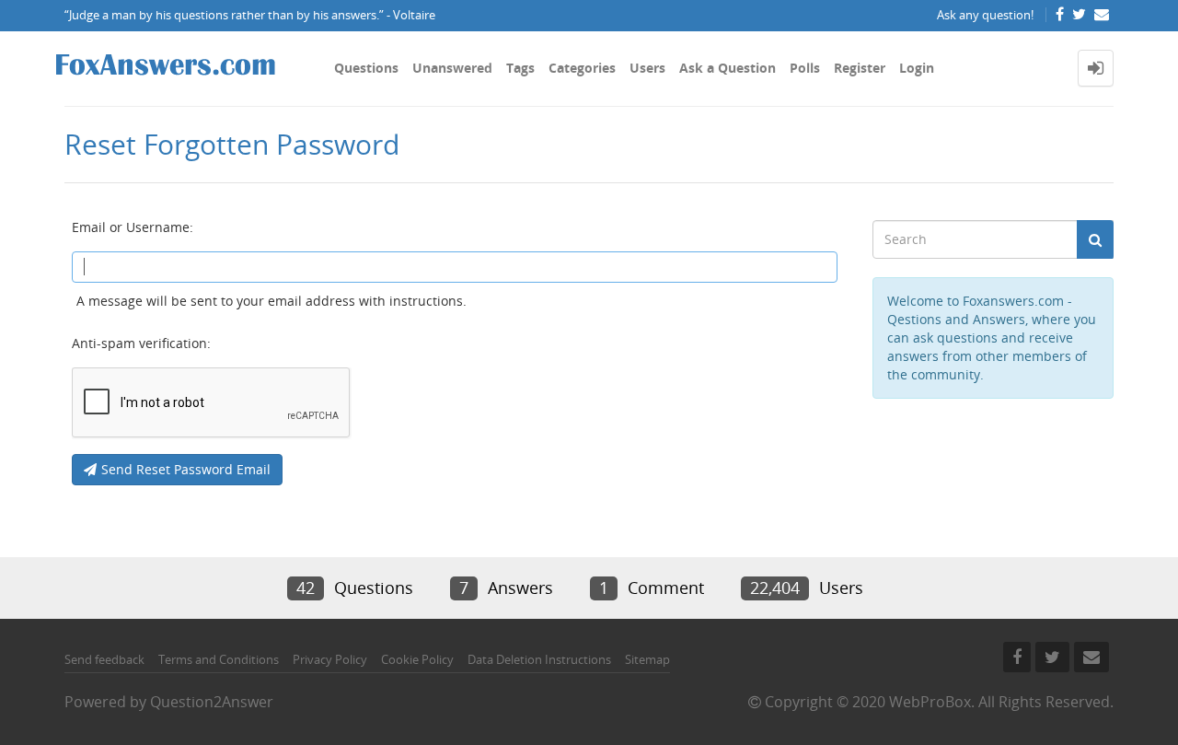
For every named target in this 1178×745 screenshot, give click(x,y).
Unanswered (452, 67)
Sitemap (647, 659)
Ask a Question (727, 67)
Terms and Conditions (218, 659)
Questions (366, 67)
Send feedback (104, 659)
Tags (520, 67)
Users (647, 67)
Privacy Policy (330, 659)
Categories (582, 67)
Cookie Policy (417, 659)
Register (859, 67)
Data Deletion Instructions (539, 659)
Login (916, 67)
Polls (805, 67)
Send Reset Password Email (186, 469)
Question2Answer (211, 702)
